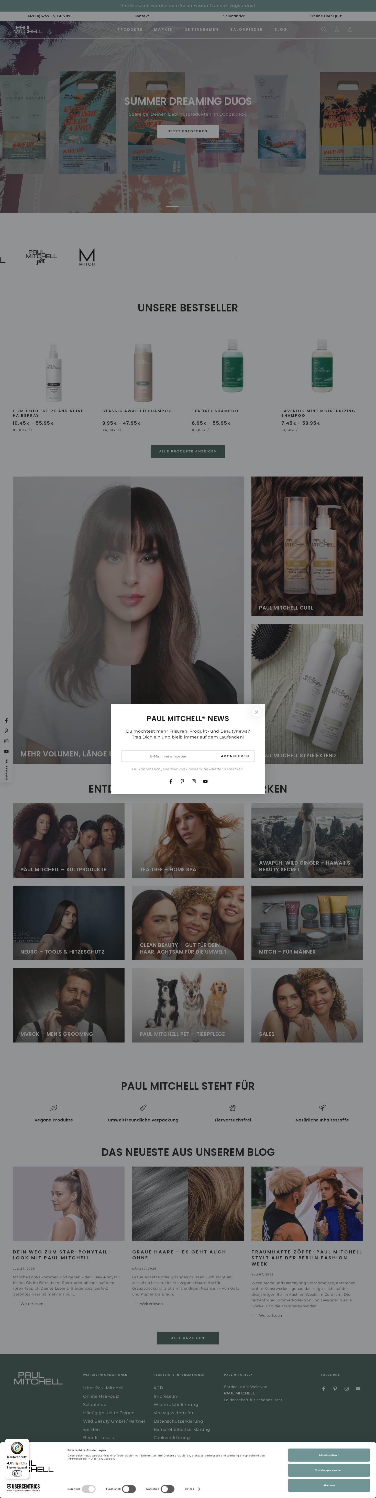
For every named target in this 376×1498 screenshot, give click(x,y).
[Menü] (26, 1442)
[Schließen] (256, 712)
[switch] (17, 1473)
